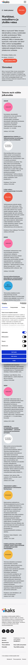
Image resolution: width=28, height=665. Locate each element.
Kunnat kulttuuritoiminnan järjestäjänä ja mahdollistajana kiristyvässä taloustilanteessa (13, 278)
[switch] (24, 337)
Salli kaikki (14, 352)
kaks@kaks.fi (17, 641)
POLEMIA (22, 10)
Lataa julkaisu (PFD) (10, 60)
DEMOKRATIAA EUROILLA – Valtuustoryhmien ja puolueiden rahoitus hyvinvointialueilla (13, 138)
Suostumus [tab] (5, 307)
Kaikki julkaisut (8, 10)
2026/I (5, 385)
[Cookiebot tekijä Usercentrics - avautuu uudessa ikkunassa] (20, 303)
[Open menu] (25, 2)
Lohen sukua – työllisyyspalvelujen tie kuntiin (13, 190)
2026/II (6, 237)
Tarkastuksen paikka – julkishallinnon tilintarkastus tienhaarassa (12, 487)
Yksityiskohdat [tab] (14, 307)
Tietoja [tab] (23, 307)
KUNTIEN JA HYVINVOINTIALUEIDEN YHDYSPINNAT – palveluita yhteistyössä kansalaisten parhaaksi (12, 430)
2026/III (6, 101)
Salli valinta (14, 356)
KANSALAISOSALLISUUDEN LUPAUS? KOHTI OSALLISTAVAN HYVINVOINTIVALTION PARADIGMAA (14, 546)
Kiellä (14, 360)
